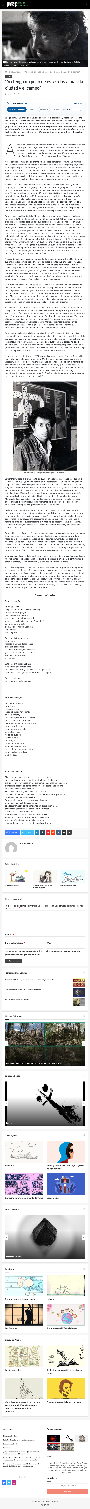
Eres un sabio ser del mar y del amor (64, 1402)
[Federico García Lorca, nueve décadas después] (45, 876)
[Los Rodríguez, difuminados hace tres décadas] (53, 1447)
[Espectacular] (66, 1184)
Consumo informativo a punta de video (24, 1197)
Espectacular (53, 1197)
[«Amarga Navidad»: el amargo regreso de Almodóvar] (66, 1152)
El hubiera (10, 1165)
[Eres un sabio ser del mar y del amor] (66, 1388)
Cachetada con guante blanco (19, 1123)
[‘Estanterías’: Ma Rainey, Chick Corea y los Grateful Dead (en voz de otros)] (79, 982)
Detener (56, 109)
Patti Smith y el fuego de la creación (17, 999)
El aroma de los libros (12, 885)
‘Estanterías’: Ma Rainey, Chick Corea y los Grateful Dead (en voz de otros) (30, 980)
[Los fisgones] (24, 1315)
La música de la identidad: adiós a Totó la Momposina (23, 989)
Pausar (32, 109)
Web (49, 943)
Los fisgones (11, 1328)
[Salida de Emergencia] (17, 5)
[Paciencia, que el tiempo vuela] (24, 1285)
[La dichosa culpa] (24, 1356)
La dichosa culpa (13, 1370)
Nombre (9, 935)
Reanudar (44, 109)
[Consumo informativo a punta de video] (24, 1184)
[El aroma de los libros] (17, 876)
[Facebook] (20, 1477)
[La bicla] (66, 1285)
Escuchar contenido (17, 109)
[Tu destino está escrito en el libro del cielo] (66, 1356)
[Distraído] (67, 1438)
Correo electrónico (15, 943)
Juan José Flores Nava (14, 94)
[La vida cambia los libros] (72, 876)
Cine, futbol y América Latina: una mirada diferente (27, 1063)
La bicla (50, 1299)
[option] (45, 1044)
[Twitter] (22, 1477)
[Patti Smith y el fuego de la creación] (79, 1002)
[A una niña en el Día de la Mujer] (66, 1315)
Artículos (18, 72)
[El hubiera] (24, 1152)
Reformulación (12, 1256)
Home (10, 72)
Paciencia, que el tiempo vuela (20, 1299)
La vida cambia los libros (68, 885)
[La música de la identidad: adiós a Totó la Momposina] (79, 992)
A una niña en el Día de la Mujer (62, 1328)
